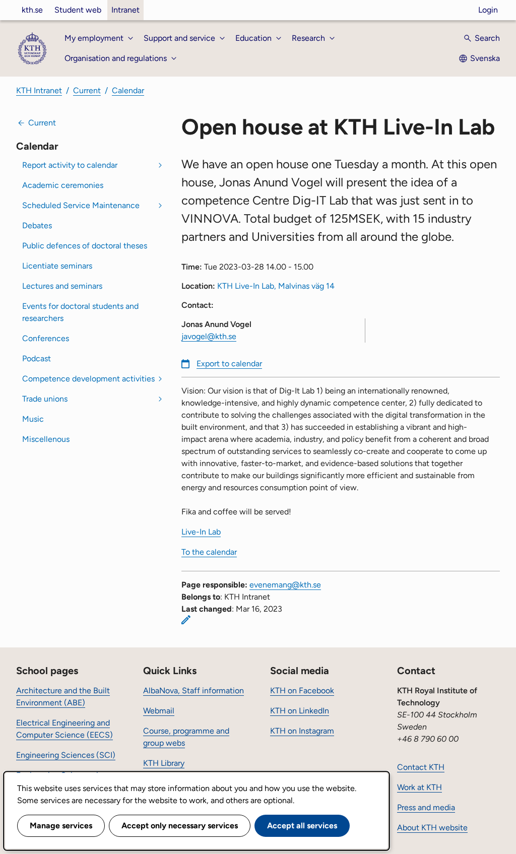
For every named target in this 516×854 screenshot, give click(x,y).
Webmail (158, 710)
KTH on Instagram (302, 731)
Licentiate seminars (57, 266)
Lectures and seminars (62, 286)
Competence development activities (88, 378)
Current (87, 90)
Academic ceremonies (62, 185)
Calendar (128, 90)
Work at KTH (419, 787)
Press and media (426, 807)
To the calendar (209, 552)
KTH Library (163, 763)
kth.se (32, 10)
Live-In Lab (201, 532)
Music (33, 419)
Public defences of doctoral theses (84, 245)
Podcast (36, 358)
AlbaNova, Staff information (193, 690)
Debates (37, 225)
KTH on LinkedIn (299, 710)
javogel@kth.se (208, 336)
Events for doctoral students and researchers (80, 312)
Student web (77, 10)
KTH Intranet (39, 90)
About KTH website (432, 827)
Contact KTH (420, 767)
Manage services (61, 825)
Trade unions (45, 399)
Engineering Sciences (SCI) (65, 755)
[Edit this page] (185, 619)
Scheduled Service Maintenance (81, 205)
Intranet (125, 10)
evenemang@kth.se (285, 584)
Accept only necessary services (179, 825)
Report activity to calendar (69, 165)
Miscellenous (46, 439)
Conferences (45, 338)
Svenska (485, 58)
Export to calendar (229, 363)
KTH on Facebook (302, 690)
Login (488, 10)
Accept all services (302, 825)
